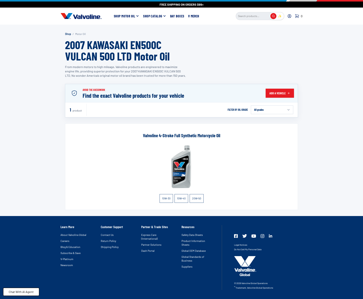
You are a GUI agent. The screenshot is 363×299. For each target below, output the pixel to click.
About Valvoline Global (73, 234)
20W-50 (196, 198)
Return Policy (108, 240)
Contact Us (107, 234)
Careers (64, 240)
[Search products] (273, 16)
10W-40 (181, 198)
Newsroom (66, 265)
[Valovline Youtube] (253, 236)
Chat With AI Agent (21, 292)
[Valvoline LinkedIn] (270, 236)
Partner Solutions (151, 244)
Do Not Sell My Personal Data (247, 249)
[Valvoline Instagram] (262, 236)
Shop (68, 34)
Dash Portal (147, 250)
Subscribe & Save (70, 253)
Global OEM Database (194, 250)
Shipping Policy (110, 247)
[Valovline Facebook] (236, 236)
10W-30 (166, 198)
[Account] (289, 16)
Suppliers (187, 266)
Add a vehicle (277, 93)
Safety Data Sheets (192, 234)
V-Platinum (66, 259)
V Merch (193, 16)
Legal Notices (240, 244)
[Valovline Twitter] (244, 236)
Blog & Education (70, 247)
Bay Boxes (177, 16)
